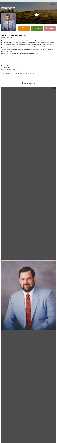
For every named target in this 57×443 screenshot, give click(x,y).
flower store (31, 73)
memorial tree (15, 73)
